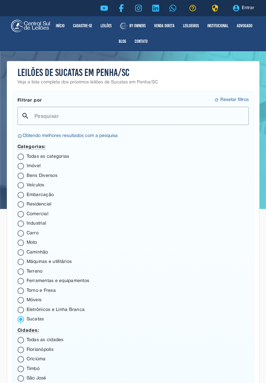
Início (60, 26)
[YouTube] (104, 8)
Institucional (217, 26)
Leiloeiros (191, 26)
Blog (122, 41)
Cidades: (28, 330)
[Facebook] (121, 8)
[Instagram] (138, 8)
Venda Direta (164, 26)
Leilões (106, 26)
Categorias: (32, 146)
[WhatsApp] (173, 8)
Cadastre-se (82, 26)
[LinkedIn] (155, 8)
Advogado (244, 26)
